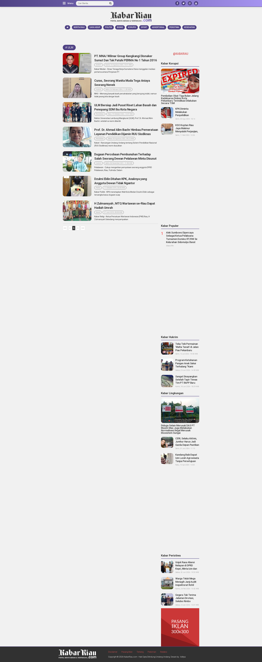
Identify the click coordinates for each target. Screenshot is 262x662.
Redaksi (163, 652)
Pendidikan (100, 114)
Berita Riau (79, 27)
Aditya (183, 657)
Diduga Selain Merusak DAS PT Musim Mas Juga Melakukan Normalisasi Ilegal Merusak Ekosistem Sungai (178, 429)
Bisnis (120, 27)
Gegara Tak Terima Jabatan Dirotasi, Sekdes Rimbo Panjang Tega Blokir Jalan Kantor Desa (186, 601)
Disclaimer (112, 652)
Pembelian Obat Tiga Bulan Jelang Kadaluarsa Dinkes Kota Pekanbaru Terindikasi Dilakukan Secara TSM (180, 99)
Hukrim (98, 89)
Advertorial (158, 27)
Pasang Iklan (127, 652)
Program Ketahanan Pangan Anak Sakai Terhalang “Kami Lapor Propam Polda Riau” (186, 366)
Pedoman (152, 652)
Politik (108, 27)
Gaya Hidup (95, 27)
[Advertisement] (131, 37)
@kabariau (180, 53)
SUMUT (98, 65)
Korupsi (132, 27)
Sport (144, 27)
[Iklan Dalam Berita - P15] (180, 627)
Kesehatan (189, 27)
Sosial (98, 212)
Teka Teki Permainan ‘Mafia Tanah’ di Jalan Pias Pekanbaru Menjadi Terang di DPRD (187, 350)
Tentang (140, 652)
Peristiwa (174, 27)
